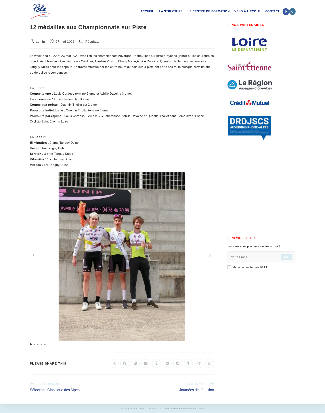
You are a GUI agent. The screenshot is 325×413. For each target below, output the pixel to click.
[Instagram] (292, 11)
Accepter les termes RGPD (250, 267)
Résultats (92, 41)
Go (286, 256)
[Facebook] (286, 11)
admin (40, 41)
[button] (210, 255)
